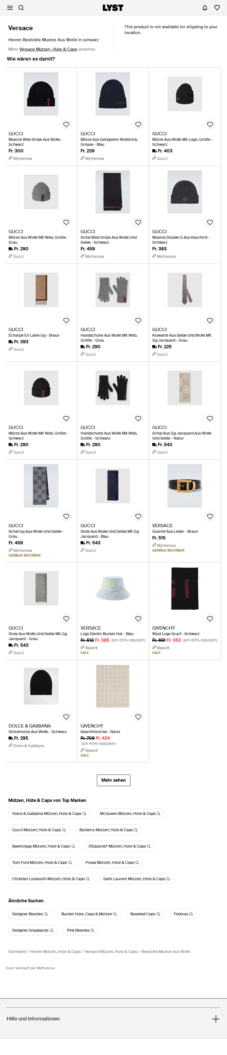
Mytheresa (46, 968)
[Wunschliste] (217, 7)
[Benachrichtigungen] (204, 7)
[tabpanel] (113, 427)
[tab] (31, 61)
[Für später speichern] (66, 124)
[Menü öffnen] (10, 8)
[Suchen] (21, 8)
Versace (20, 28)
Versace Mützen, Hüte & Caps (48, 49)
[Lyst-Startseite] (113, 7)
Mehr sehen (113, 780)
